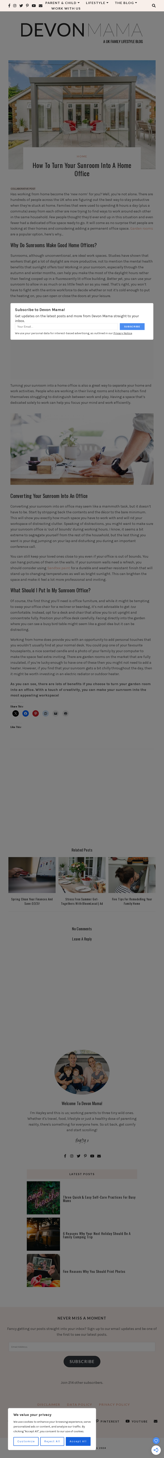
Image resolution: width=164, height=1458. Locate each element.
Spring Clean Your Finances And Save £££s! (32, 901)
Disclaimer (48, 1404)
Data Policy (79, 1404)
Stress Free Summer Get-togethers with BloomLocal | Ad (82, 901)
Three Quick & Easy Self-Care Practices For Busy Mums (99, 1199)
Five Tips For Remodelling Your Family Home (132, 901)
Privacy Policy (114, 1404)
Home (82, 156)
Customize (26, 1441)
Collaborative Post (23, 189)
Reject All (52, 1441)
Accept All (78, 1441)
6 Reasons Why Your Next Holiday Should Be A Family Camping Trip (97, 1235)
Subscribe (82, 1361)
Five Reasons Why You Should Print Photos (94, 1271)
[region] (52, 1429)
